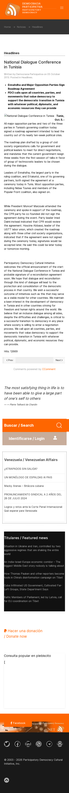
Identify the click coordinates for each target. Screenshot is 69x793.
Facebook (18, 723)
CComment (49, 369)
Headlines (27, 77)
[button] (63, 7)
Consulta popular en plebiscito (27, 656)
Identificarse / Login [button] (27, 438)
